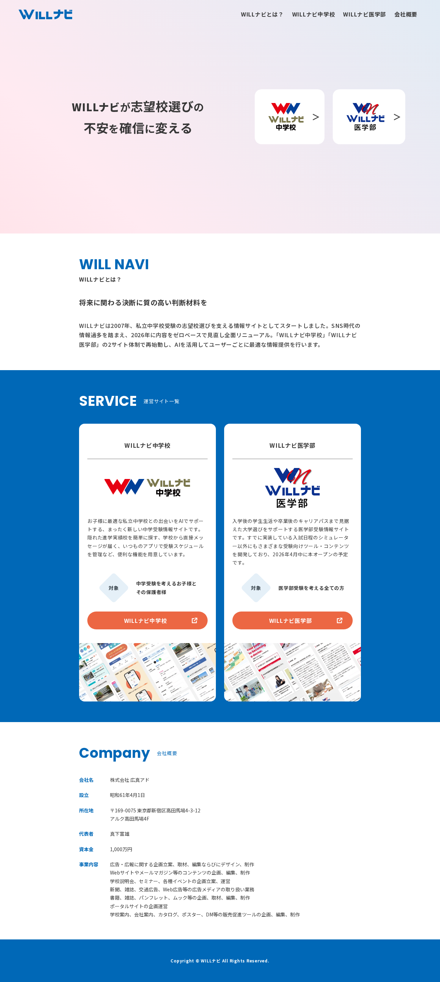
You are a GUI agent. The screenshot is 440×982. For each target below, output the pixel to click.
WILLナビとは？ (262, 14)
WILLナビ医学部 (364, 14)
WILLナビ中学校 (313, 14)
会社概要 (405, 14)
